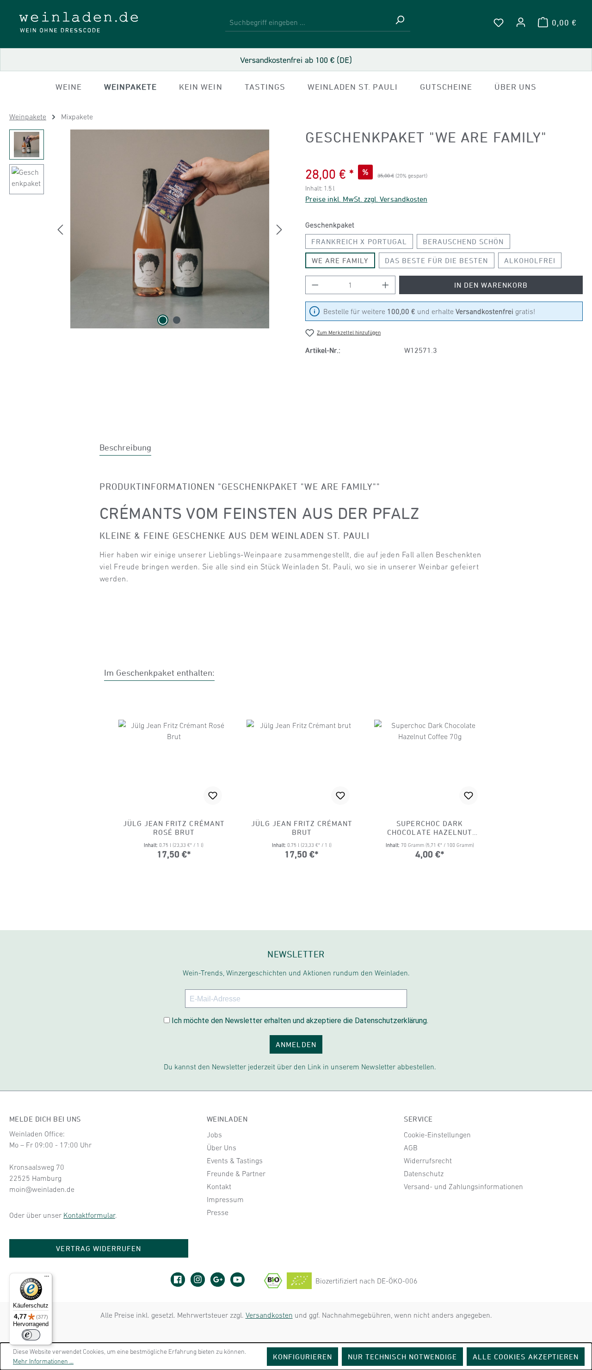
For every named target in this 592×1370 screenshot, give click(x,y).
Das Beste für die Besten (436, 260)
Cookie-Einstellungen (437, 1134)
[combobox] (307, 22)
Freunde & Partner (236, 1173)
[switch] (31, 1334)
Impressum (225, 1199)
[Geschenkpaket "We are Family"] (169, 229)
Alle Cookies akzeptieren (526, 1356)
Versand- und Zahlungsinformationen (463, 1186)
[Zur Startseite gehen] (78, 22)
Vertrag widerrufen (98, 1248)
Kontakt (219, 1186)
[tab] (125, 447)
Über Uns (221, 1147)
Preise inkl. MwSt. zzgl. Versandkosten (366, 199)
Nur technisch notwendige (402, 1356)
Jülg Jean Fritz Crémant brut (302, 827)
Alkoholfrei (529, 260)
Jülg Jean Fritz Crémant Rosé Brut (174, 827)
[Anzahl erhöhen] (385, 285)
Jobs (214, 1134)
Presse (217, 1212)
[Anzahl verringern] (315, 285)
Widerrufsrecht (428, 1160)
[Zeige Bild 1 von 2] (162, 320)
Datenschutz (424, 1173)
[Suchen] (399, 22)
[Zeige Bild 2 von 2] (176, 320)
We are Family (340, 260)
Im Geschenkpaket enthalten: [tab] (159, 672)
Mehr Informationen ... (43, 1361)
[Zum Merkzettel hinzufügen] (213, 795)
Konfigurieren (303, 1356)
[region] (148, 229)
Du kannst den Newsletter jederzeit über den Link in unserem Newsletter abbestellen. (300, 1066)
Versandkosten (269, 1315)
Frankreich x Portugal (359, 241)
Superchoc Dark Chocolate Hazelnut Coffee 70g (429, 828)
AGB (411, 1147)
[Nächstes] (279, 229)
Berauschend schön (463, 241)
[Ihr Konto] (521, 22)
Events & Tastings (235, 1160)
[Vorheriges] (60, 229)
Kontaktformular (89, 1215)
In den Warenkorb (491, 285)
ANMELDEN (296, 1044)
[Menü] (46, 1278)
